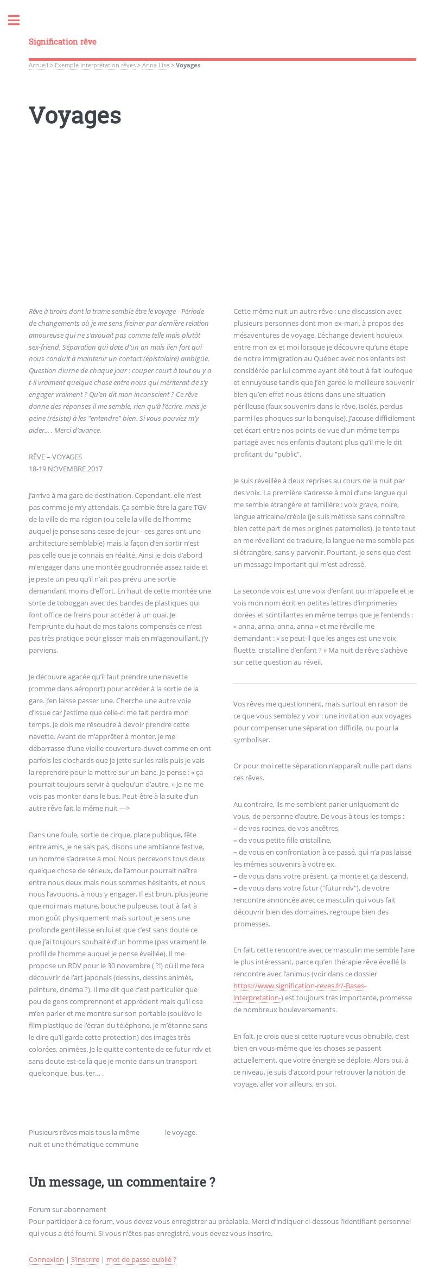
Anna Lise (155, 65)
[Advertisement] (222, 230)
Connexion (46, 1259)
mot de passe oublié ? (141, 1259)
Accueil (38, 65)
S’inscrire (85, 1259)
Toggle (19, 20)
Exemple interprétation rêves (95, 65)
